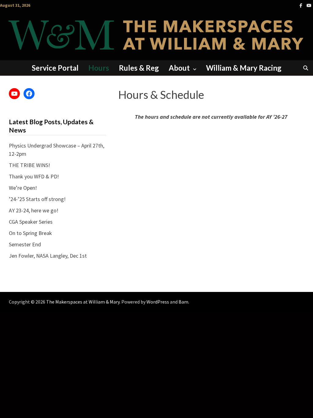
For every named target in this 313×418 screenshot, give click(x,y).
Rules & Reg (139, 67)
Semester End (25, 244)
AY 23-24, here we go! (33, 210)
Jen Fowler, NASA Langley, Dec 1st (48, 255)
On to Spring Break (30, 233)
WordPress (157, 302)
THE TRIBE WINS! (29, 165)
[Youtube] (309, 5)
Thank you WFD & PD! (34, 176)
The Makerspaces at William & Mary (83, 302)
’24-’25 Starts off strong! (37, 199)
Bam (183, 302)
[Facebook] (301, 5)
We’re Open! (23, 187)
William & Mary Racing (244, 67)
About (179, 67)
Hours (98, 67)
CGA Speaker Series (31, 221)
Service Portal (55, 67)
